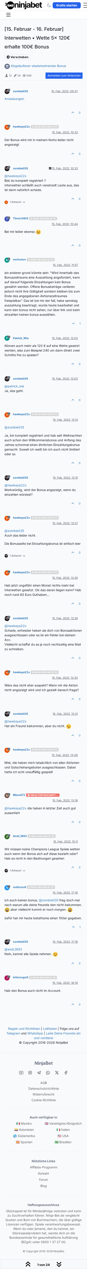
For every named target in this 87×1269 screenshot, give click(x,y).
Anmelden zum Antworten (64, 75)
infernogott (20, 977)
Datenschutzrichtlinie (43, 1088)
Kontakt (43, 1173)
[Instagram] (30, 1072)
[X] (56, 1072)
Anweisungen (14, 99)
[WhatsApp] (48, 1072)
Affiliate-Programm (43, 1167)
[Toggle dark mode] (49, 5)
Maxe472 (19, 795)
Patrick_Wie (21, 338)
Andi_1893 (20, 836)
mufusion (19, 259)
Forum (43, 1179)
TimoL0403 (20, 218)
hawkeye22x (21, 126)
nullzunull (19, 887)
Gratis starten (66, 5)
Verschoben (19, 57)
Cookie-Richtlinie (43, 1100)
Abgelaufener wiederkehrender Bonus (38, 66)
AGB (43, 1083)
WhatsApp (35, 1033)
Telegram (13, 1033)
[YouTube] (21, 1072)
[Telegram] (39, 1072)
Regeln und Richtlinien (24, 1028)
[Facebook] (65, 1072)
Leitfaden (50, 1028)
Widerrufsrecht (43, 1094)
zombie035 (20, 91)
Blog (43, 1186)
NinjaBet (44, 1063)
